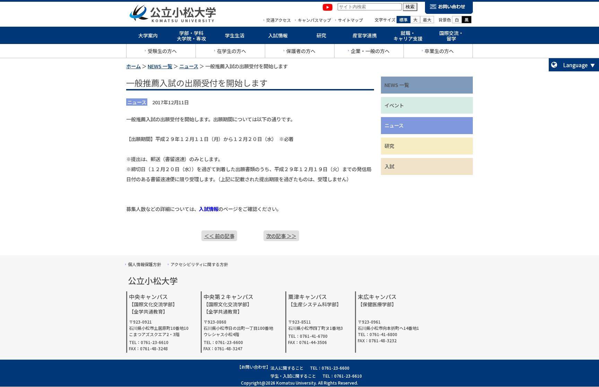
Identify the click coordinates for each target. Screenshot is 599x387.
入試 (389, 166)
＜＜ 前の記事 (219, 235)
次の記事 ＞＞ (281, 235)
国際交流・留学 (451, 35)
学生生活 (234, 35)
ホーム (133, 66)
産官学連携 (365, 35)
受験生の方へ (162, 50)
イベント (394, 105)
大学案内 (148, 35)
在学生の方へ (231, 50)
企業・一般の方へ (370, 50)
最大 (427, 20)
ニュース (188, 66)
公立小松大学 (183, 12)
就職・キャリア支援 (408, 35)
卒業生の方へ (439, 50)
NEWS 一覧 (160, 66)
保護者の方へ (300, 50)
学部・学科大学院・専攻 (191, 35)
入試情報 (278, 35)
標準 (403, 20)
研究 (321, 35)
